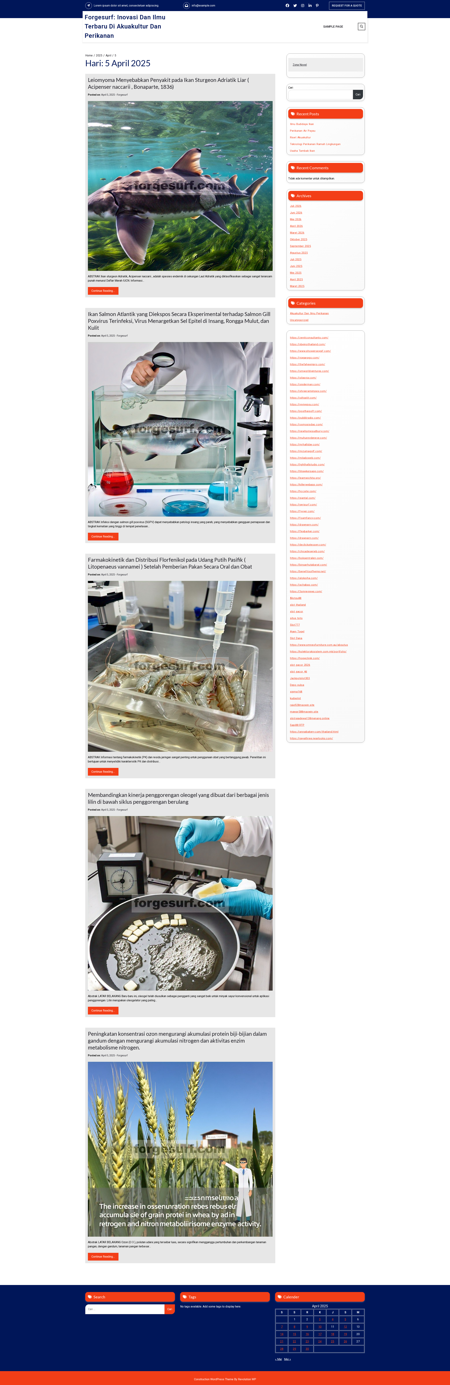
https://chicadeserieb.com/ (307, 551)
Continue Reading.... (103, 290)
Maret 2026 (297, 232)
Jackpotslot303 (300, 678)
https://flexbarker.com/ (305, 531)
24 (320, 1341)
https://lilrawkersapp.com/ (307, 471)
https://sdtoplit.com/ (303, 397)
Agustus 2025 (299, 252)
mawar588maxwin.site (304, 711)
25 (332, 1341)
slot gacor (296, 611)
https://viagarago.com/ (305, 357)
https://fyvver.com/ (302, 511)
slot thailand (298, 604)
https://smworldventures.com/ (309, 371)
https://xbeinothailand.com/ (308, 344)
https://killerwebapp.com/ (306, 484)
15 (294, 1334)
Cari (290, 87)
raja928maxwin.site (302, 705)
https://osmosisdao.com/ (306, 424)
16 (307, 1334)
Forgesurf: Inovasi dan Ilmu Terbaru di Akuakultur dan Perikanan (125, 26)
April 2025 (296, 279)
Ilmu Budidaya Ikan (302, 124)
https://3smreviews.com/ (306, 591)
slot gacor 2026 (300, 664)
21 (281, 1341)
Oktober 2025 (298, 239)
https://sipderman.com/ (305, 384)
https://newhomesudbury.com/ (309, 431)
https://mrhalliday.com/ (305, 444)
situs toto (296, 618)
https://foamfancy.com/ (305, 518)
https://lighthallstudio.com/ (307, 464)
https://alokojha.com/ (304, 578)
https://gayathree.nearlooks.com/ (311, 738)
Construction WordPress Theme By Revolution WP (225, 1379)
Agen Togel (297, 631)
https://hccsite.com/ (303, 491)
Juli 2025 (295, 259)
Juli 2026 (295, 206)
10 (320, 1326)
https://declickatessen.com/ (308, 544)
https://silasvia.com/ (303, 377)
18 (332, 1334)
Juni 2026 (296, 212)
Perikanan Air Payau (303, 130)
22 (294, 1341)
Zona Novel (300, 64)
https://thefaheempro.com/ (307, 364)
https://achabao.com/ (304, 584)
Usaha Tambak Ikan (302, 150)
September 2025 (300, 246)
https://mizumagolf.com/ (306, 451)
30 (307, 1349)
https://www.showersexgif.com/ (310, 351)
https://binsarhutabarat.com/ (308, 564)
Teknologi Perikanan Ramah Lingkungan (315, 144)
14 (281, 1334)
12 (345, 1326)
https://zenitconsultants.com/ (309, 337)
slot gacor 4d (298, 671)
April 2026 (296, 226)
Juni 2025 (296, 266)
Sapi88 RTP (297, 725)
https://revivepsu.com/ (304, 404)
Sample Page (333, 26)
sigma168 (296, 691)
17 (320, 1334)
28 (281, 1349)
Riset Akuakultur (300, 137)
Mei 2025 (295, 272)
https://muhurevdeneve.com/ (308, 437)
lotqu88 (295, 598)
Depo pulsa (297, 685)
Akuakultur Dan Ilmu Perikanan (309, 313)
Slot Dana (296, 638)
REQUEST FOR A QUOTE (347, 5)
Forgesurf (122, 94)
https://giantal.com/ (303, 498)
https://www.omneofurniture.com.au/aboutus (319, 644)
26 (345, 1341)
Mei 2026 (295, 219)
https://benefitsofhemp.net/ (308, 571)
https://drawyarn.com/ (304, 524)
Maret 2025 (297, 286)
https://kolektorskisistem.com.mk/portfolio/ (318, 651)
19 (345, 1334)
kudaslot (295, 698)
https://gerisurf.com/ (303, 504)
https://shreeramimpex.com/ (308, 391)
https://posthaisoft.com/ (306, 411)
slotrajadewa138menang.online (310, 718)
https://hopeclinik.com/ (305, 658)
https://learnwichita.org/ (305, 477)
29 (294, 1349)
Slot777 (295, 624)
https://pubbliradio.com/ (305, 417)
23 (307, 1341)
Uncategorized (299, 320)
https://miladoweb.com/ (305, 457)
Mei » (287, 1359)
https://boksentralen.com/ (307, 558)
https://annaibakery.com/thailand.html (314, 731)
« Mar (278, 1359)
